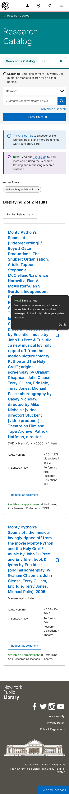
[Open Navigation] (61, 6)
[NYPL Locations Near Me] (38, 6)
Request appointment (24, 494)
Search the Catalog (20, 61)
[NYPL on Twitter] (43, 707)
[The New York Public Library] (5, 6)
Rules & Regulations (52, 729)
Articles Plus (25, 135)
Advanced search (53, 109)
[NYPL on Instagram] (52, 707)
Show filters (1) (37, 117)
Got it (62, 324)
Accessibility (57, 716)
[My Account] (27, 6)
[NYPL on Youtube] (61, 707)
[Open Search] (50, 6)
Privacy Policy (56, 722)
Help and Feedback (53, 790)
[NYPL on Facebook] (35, 707)
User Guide (39, 157)
